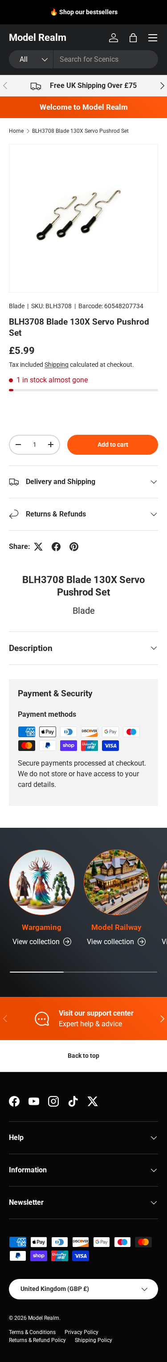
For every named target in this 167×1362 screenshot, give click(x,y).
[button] (133, 38)
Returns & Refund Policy (37, 1340)
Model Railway (116, 927)
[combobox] (83, 59)
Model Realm (43, 1318)
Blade (16, 306)
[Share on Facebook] (56, 547)
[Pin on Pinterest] (74, 547)
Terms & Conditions (32, 1332)
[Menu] (153, 38)
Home (16, 131)
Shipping (57, 364)
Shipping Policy (93, 1340)
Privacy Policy (81, 1332)
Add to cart (113, 444)
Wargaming (41, 927)
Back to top (83, 1055)
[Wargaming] (41, 882)
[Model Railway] (116, 882)
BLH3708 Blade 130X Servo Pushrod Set (80, 131)
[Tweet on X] (38, 547)
